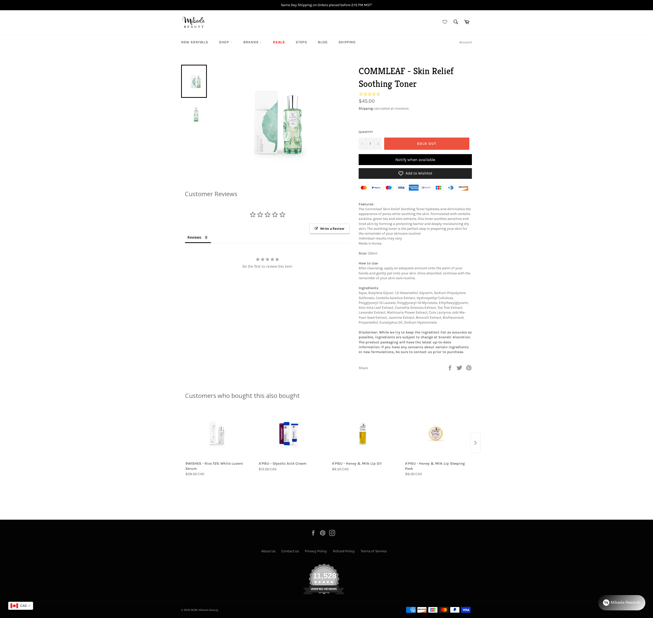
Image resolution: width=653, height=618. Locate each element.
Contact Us (290, 551)
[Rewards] (621, 602)
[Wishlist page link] (444, 22)
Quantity (366, 132)
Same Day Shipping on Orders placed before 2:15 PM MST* (326, 5)
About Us (268, 551)
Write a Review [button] (332, 228)
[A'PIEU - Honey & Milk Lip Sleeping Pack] (436, 433)
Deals (279, 42)
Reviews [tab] (194, 237)
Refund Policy (344, 551)
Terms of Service (374, 551)
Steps (301, 42)
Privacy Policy (316, 551)
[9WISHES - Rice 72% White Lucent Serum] (216, 433)
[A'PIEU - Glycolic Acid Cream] (290, 433)
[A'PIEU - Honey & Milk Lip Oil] (363, 433)
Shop (224, 42)
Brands (251, 42)
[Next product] (475, 443)
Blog (322, 42)
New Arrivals (194, 42)
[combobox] (20, 606)
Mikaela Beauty (208, 610)
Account (465, 42)
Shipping (347, 42)
